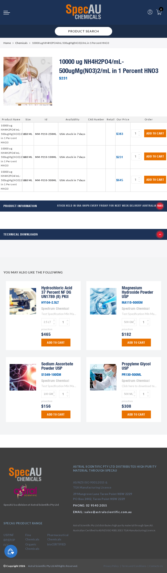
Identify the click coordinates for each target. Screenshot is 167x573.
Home (7, 43)
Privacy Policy (111, 566)
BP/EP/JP (9, 540)
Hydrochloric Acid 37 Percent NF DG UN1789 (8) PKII (56, 292)
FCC (6, 545)
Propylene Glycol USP (136, 366)
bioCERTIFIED (56, 544)
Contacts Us (156, 566)
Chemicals (21, 43)
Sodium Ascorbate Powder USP (57, 366)
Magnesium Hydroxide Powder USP (137, 292)
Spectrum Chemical (55, 308)
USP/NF (8, 535)
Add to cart (155, 133)
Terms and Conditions (134, 566)
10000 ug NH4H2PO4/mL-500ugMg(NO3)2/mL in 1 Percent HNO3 (14, 134)
